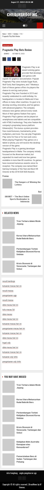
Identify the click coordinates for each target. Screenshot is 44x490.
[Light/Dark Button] (25, 25)
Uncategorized (7, 45)
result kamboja (8, 281)
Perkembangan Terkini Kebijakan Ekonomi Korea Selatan (8, 252)
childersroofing (22, 14)
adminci (7, 54)
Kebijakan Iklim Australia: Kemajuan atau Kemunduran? (8, 445)
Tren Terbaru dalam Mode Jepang (8, 223)
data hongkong (12, 473)
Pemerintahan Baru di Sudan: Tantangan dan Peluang (8, 459)
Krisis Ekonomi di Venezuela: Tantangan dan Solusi (8, 267)
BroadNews (33, 484)
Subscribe (40, 25)
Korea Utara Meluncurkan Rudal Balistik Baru (8, 237)
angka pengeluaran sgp (27, 473)
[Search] (32, 25)
